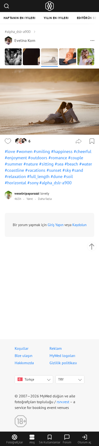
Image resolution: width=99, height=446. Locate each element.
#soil (68, 176)
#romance (58, 157)
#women (25, 151)
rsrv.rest (63, 401)
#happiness (62, 151)
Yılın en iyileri (56, 18)
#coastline (15, 170)
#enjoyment (16, 157)
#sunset (54, 170)
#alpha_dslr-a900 (18, 31)
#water (85, 164)
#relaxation (16, 176)
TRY (61, 379)
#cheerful (82, 151)
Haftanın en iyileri (20, 18)
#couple (75, 157)
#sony (33, 182)
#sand (77, 170)
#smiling (42, 151)
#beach (72, 164)
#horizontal (16, 182)
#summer (14, 164)
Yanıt (29, 199)
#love (10, 151)
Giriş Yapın (55, 225)
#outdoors (38, 157)
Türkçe (29, 379)
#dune (57, 176)
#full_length (39, 176)
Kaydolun (79, 225)
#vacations (36, 170)
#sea (60, 164)
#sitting (47, 164)
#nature (31, 164)
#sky (67, 170)
